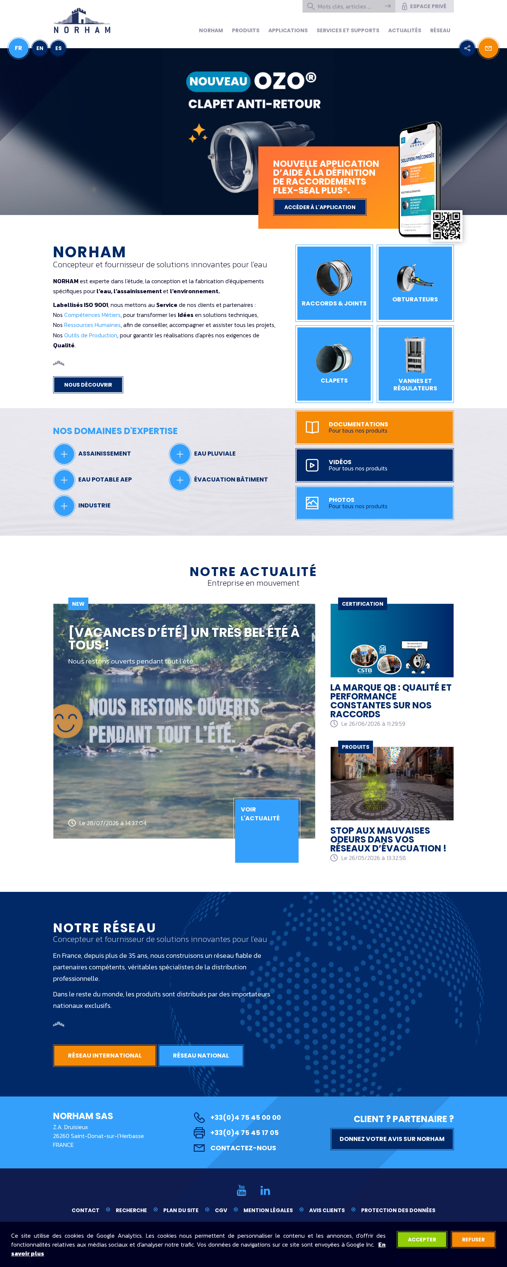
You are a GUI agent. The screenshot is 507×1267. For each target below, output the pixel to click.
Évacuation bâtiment (230, 479)
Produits (245, 30)
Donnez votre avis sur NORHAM (392, 1139)
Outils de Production (90, 335)
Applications (288, 30)
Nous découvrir (88, 384)
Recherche (131, 1210)
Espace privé (428, 6)
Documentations (358, 427)
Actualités (404, 30)
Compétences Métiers (92, 314)
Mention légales (268, 1210)
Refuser (473, 1239)
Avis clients (327, 1210)
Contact (85, 1210)
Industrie (94, 505)
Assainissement (104, 453)
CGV (221, 1210)
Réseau (440, 30)
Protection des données (398, 1210)
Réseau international (105, 1055)
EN (39, 48)
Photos (358, 503)
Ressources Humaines (92, 324)
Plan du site (181, 1210)
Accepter (422, 1239)
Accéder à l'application (320, 207)
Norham (211, 30)
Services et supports (348, 30)
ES (58, 48)
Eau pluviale (214, 453)
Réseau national (201, 1055)
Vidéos (358, 465)
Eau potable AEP (104, 479)
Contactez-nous (243, 1147)
